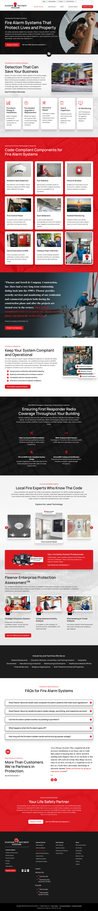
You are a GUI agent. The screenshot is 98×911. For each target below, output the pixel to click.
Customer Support (73, 6)
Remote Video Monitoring (42, 850)
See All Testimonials (11, 774)
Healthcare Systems (41, 856)
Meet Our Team (79, 853)
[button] (6, 527)
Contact (7, 861)
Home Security (52, 6)
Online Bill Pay (9, 863)
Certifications (79, 856)
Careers (78, 858)
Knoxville (38, 882)
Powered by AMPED (77, 903)
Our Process (79, 845)
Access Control (39, 853)
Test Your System (10, 855)
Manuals (8, 858)
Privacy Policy (54, 903)
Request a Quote (87, 6)
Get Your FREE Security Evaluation (33, 45)
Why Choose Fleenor (81, 842)
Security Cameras (60, 845)
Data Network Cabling (41, 858)
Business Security (38, 6)
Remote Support (10, 852)
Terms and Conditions (65, 903)
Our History (78, 850)
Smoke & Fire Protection (62, 848)
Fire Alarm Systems (40, 848)
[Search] (92, 1)
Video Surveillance (40, 845)
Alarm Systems (39, 842)
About (61, 6)
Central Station (59, 850)
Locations (37, 866)
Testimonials (79, 848)
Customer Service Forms (12, 850)
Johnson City (39, 869)
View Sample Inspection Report (17, 387)
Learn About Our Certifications (58, 565)
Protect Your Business (14, 328)
